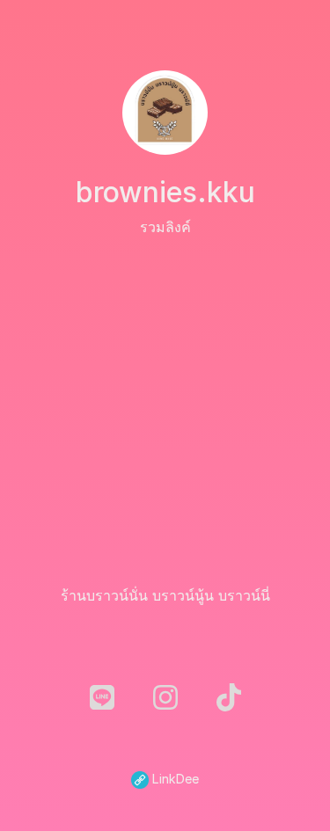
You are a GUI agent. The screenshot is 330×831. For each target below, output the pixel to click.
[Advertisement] (165, 411)
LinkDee (174, 778)
